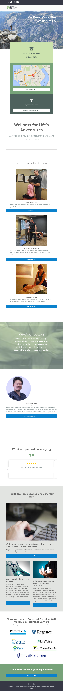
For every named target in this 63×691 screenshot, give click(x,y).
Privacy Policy (45, 686)
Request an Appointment (29, 110)
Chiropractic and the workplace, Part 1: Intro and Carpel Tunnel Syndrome (30, 545)
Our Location (29, 89)
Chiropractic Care (31, 202)
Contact (51, 686)
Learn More (30, 210)
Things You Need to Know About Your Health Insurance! (44, 583)
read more (30, 556)
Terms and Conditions (36, 686)
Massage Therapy (31, 297)
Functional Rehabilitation (31, 248)
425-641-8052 (31, 675)
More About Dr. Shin (29, 416)
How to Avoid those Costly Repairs (17, 580)
